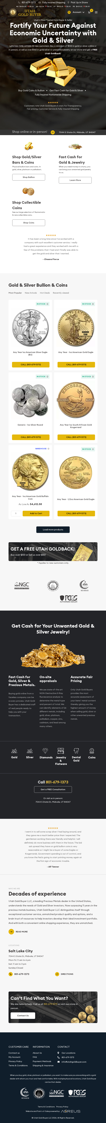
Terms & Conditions (18, 1065)
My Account (14, 1057)
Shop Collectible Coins (26, 205)
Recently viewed (61, 292)
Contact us (14, 1053)
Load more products (53, 529)
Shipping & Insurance (43, 1065)
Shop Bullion (29, 177)
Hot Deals (45, 292)
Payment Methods (42, 1061)
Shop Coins (28, 222)
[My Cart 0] (90, 12)
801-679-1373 (57, 782)
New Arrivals (31, 292)
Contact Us (23, 1015)
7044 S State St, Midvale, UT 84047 (77, 132)
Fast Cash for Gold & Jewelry (72, 160)
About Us (37, 1053)
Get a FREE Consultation (53, 789)
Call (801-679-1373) (31, 364)
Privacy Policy (15, 1061)
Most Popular (15, 292)
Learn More (75, 180)
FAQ (35, 1057)
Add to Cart (36, 513)
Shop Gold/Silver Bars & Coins (26, 160)
